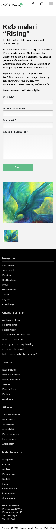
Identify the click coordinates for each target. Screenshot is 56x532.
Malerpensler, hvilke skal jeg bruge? (19, 354)
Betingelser (7, 459)
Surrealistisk (8, 424)
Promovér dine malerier (14, 349)
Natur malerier (9, 369)
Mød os (6, 469)
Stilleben (6, 384)
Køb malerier (8, 265)
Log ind (6, 299)
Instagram (9, 493)
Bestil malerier (9, 280)
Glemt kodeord (9, 488)
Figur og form (9, 389)
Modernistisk (8, 419)
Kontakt (6, 479)
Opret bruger (8, 304)
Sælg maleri (8, 270)
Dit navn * (8, 97)
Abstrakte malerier (11, 320)
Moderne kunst (9, 325)
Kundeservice (9, 474)
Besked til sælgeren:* (15, 132)
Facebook (9, 498)
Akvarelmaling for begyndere (16, 334)
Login (5, 484)
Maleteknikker (9, 329)
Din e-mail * (9, 120)
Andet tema (7, 399)
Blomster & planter (11, 374)
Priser (5, 285)
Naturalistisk (8, 429)
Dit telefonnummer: (14, 108)
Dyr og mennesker (11, 379)
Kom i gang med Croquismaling (17, 344)
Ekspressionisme (10, 434)
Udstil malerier (9, 289)
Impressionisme (10, 439)
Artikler (5, 294)
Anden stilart (8, 444)
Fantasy (6, 394)
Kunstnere (7, 275)
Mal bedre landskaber (12, 339)
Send (18, 167)
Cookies (6, 464)
